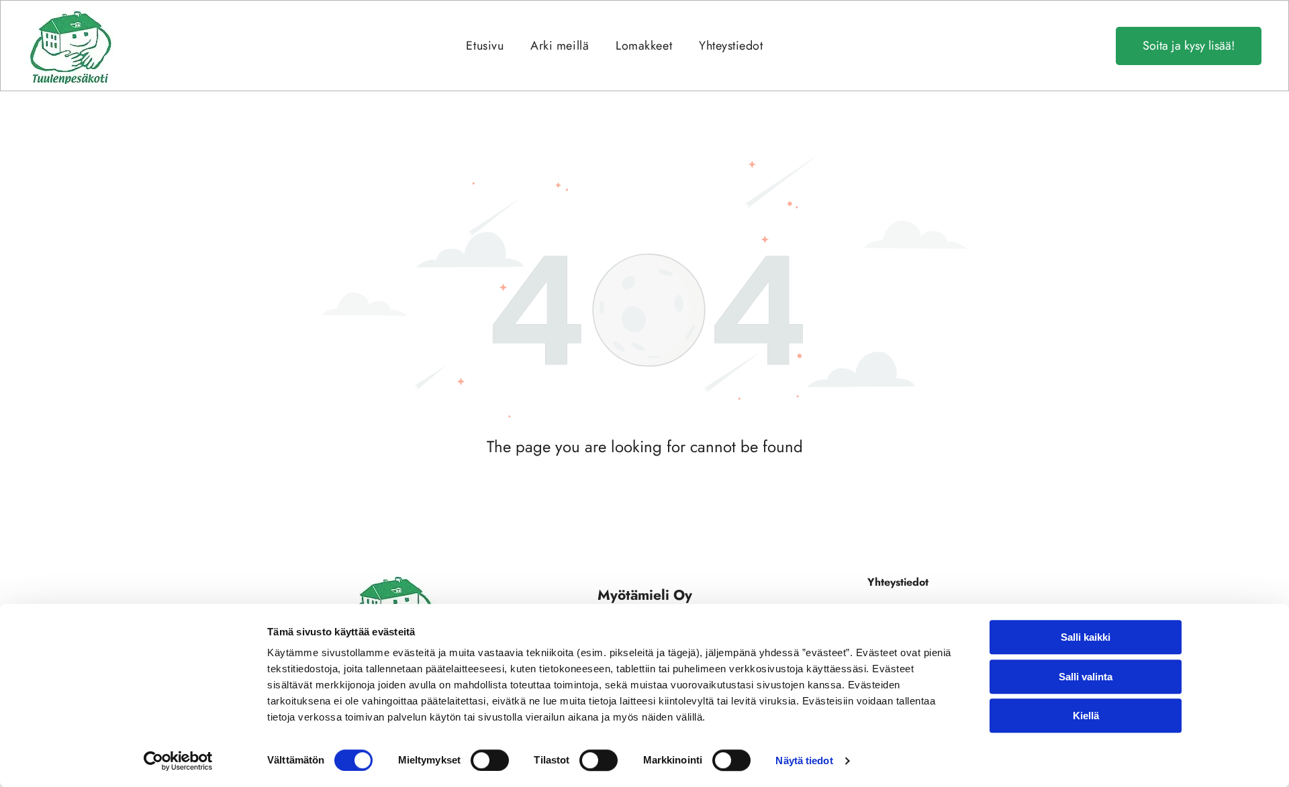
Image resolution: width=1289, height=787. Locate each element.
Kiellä (1086, 715)
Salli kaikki (1085, 637)
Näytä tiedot (803, 760)
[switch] (490, 760)
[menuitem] (484, 45)
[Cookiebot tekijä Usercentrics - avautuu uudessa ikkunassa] (178, 761)
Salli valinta (1085, 676)
